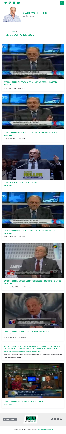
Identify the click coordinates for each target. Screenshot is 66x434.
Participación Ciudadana (31, 351)
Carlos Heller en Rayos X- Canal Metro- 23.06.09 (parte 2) (30, 132)
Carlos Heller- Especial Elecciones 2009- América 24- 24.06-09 (32, 281)
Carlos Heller (35, 13)
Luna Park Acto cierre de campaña (20, 183)
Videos (10, 85)
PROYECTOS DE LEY (9, 419)
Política (38, 351)
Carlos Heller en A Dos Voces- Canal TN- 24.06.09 (26, 331)
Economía (11, 351)
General (16, 351)
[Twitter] (5, 2)
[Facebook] (14, 2)
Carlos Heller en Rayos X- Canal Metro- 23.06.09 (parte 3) (30, 82)
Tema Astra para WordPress (45, 429)
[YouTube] (18, 2)
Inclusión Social (21, 351)
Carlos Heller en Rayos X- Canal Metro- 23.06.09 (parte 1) (30, 231)
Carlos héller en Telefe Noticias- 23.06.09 (23, 401)
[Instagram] (9, 2)
